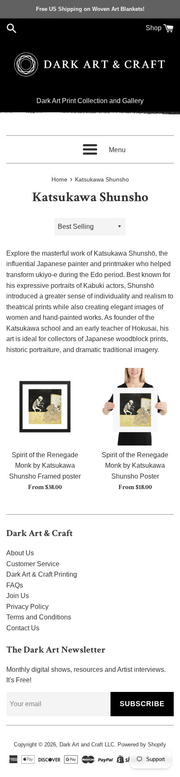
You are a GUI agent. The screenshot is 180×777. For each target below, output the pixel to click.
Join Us (17, 595)
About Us (20, 553)
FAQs (14, 585)
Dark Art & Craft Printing (41, 574)
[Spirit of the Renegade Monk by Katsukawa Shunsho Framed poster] (45, 406)
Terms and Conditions (38, 617)
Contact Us (22, 628)
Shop (154, 27)
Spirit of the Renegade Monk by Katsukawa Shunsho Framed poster (45, 465)
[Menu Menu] (90, 149)
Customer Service (32, 563)
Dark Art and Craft (81, 744)
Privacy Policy (27, 606)
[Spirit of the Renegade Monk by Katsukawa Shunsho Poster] (135, 406)
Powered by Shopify (142, 744)
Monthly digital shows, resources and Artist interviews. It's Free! (86, 675)
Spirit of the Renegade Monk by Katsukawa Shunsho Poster (135, 465)
